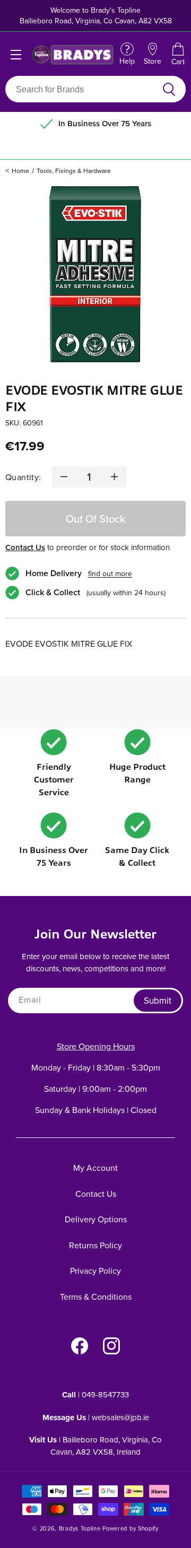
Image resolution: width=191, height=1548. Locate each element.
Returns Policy (95, 1245)
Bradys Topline (80, 1528)
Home (20, 170)
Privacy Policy (95, 1270)
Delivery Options (96, 1219)
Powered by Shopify (130, 1528)
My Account (95, 1167)
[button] (178, 55)
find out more (110, 573)
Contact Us (25, 547)
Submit (157, 1000)
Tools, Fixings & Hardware (74, 170)
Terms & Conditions (96, 1296)
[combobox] (83, 89)
